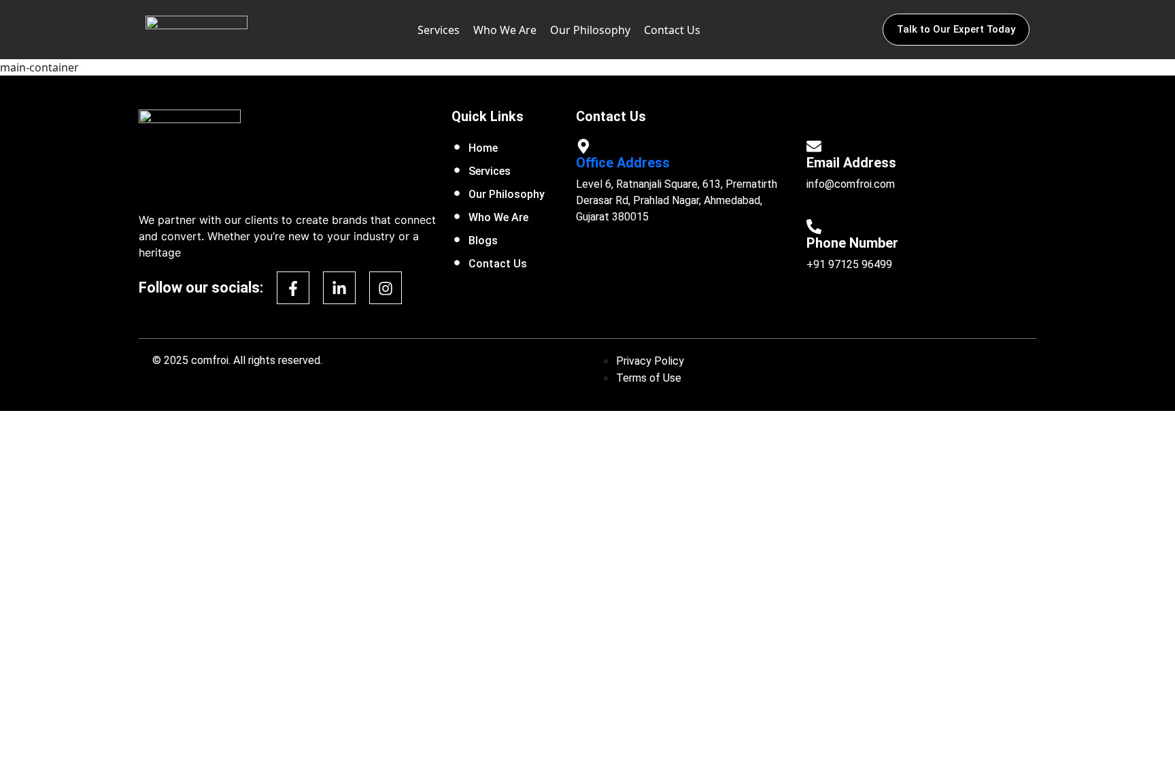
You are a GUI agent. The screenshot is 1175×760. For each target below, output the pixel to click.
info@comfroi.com (850, 184)
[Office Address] (583, 145)
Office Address (623, 162)
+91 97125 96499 (849, 264)
